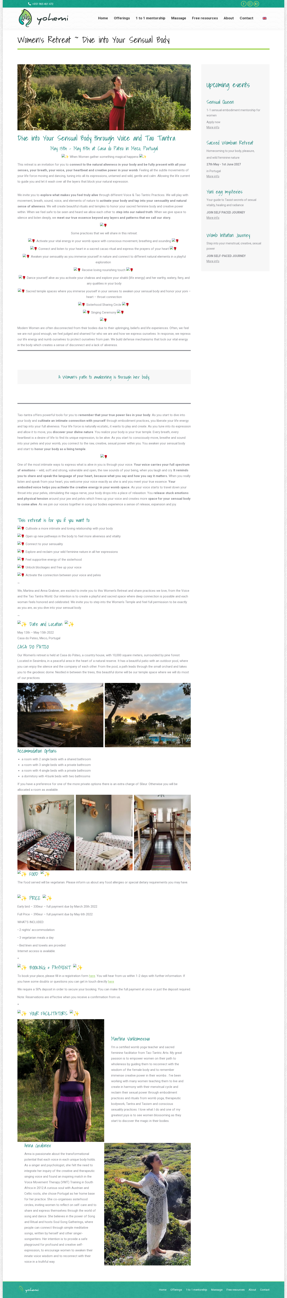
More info (213, 127)
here (92, 976)
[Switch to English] (265, 18)
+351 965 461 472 (42, 3)
